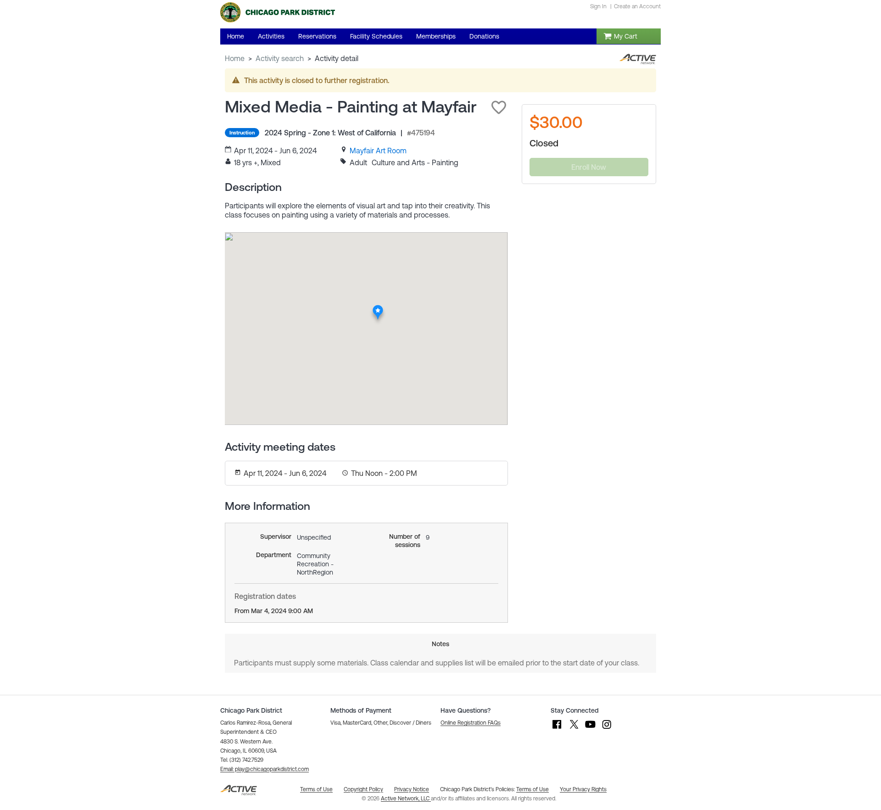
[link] (378, 150)
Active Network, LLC (406, 798)
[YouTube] (590, 729)
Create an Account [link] (637, 6)
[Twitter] (573, 729)
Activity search (280, 58)
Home (235, 58)
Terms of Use (532, 789)
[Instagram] (606, 729)
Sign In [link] (598, 6)
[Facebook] (557, 729)
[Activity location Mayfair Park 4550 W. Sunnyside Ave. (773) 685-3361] (377, 307)
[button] (498, 107)
